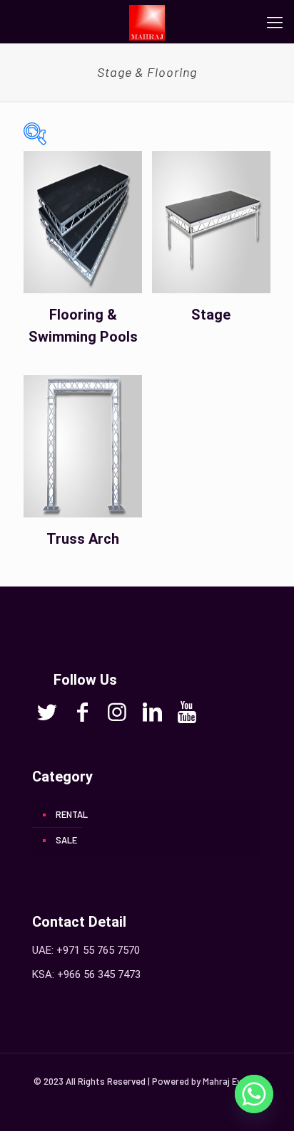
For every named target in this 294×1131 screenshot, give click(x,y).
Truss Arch (82, 538)
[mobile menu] (275, 21)
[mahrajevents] (147, 21)
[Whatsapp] (254, 1094)
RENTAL (72, 814)
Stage (210, 314)
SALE (66, 840)
